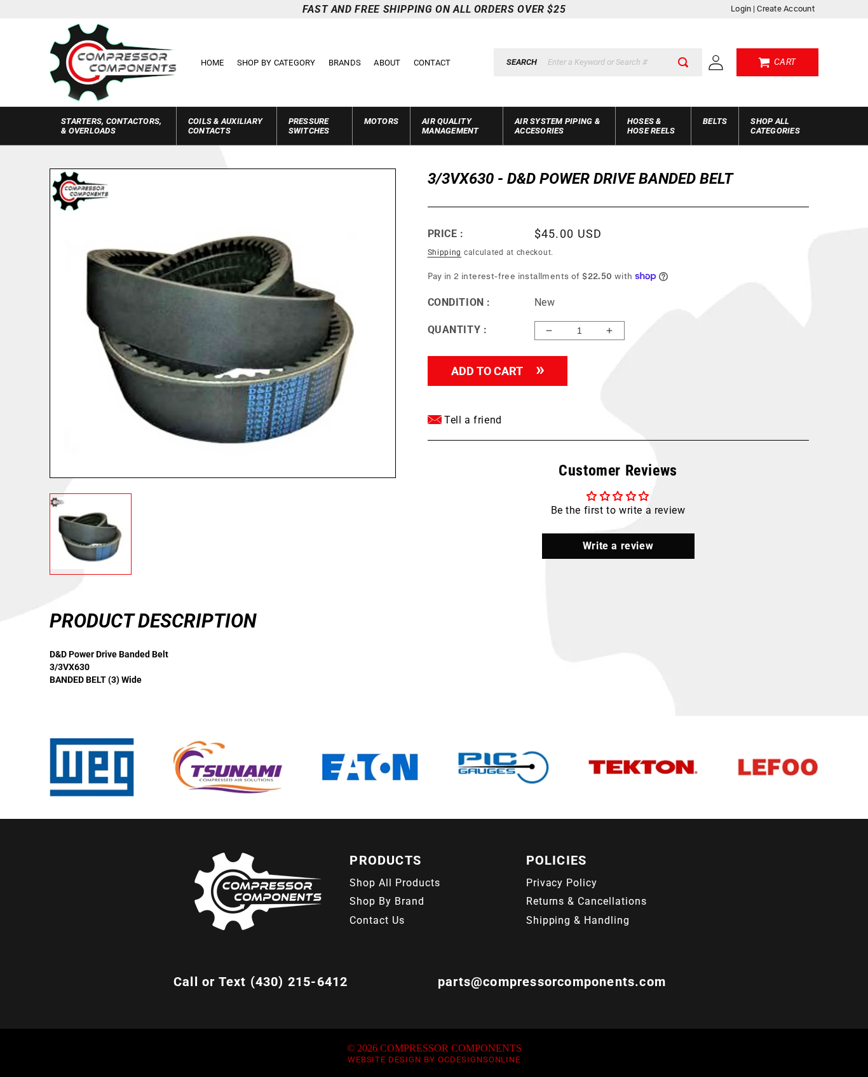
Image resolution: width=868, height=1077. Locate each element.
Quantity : (457, 330)
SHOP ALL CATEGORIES (775, 125)
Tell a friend (472, 420)
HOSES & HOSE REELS (651, 125)
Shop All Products (394, 883)
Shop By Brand (386, 901)
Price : (446, 234)
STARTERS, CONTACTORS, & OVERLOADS (111, 125)
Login (741, 8)
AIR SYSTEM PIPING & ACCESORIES (557, 125)
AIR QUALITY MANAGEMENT (450, 125)
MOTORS (381, 121)
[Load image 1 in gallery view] (91, 534)
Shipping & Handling (578, 920)
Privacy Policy (561, 883)
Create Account (786, 8)
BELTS (715, 121)
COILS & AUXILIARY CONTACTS (225, 125)
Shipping (445, 252)
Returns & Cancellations (586, 901)
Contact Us (377, 920)
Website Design (384, 1059)
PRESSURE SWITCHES (309, 125)
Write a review (618, 546)
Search (521, 62)
